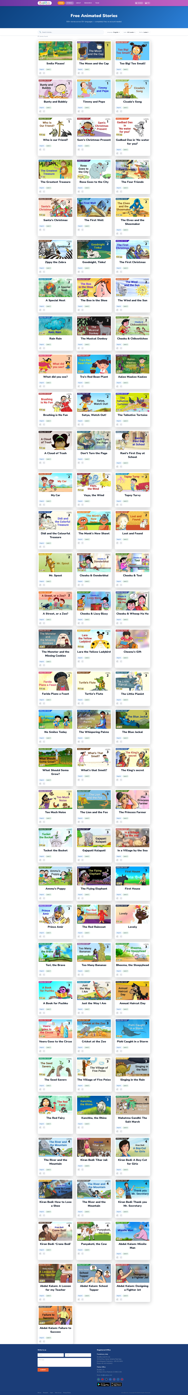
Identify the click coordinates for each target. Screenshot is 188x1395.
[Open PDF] (40, 73)
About (39, 1392)
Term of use (58, 1392)
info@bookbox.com (106, 1375)
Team (51, 1392)
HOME (61, 3)
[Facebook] (110, 1379)
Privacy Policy (67, 1392)
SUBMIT (43, 1370)
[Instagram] (114, 1379)
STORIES (70, 3)
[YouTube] (102, 1379)
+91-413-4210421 (107, 1363)
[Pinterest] (122, 1379)
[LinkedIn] (118, 1379)
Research (45, 1392)
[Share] (44, 73)
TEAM (97, 3)
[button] (55, 58)
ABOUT (78, 3)
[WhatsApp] (98, 1379)
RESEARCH (88, 3)
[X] (106, 1379)
